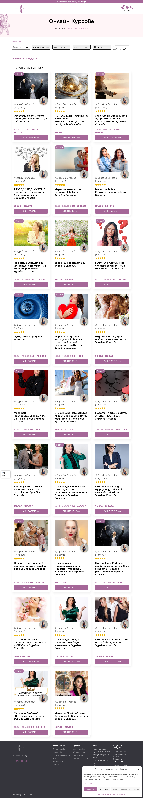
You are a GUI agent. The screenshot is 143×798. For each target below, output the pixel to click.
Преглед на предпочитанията (126, 789)
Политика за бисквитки (102, 794)
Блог (104, 9)
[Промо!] (31, 86)
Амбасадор (78, 755)
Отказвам (104, 789)
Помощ (56, 765)
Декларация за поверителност (119, 794)
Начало (60, 28)
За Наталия (40, 9)
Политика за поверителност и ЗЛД (61, 755)
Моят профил (79, 749)
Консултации (88, 9)
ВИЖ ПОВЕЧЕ (29, 137)
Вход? (83, 2)
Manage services (89, 783)
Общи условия (59, 749)
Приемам (90, 789)
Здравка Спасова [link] (32, 68)
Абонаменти (67, 9)
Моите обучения (80, 759)
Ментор (78, 9)
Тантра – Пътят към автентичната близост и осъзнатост (100, 766)
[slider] (114, 46)
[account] (127, 9)
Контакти (58, 762)
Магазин (49, 9)
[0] (122, 8)
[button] (139, 769)
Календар (58, 9)
